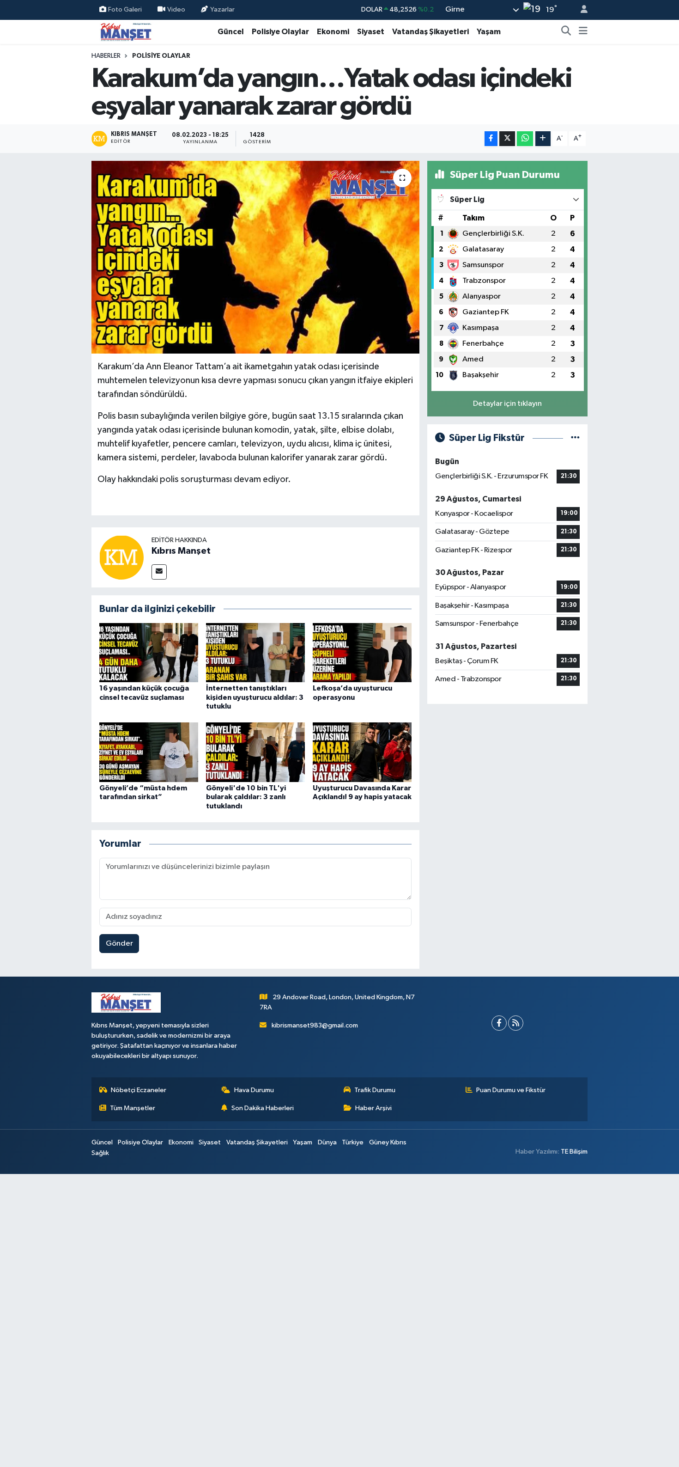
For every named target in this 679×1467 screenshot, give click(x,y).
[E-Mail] (159, 572)
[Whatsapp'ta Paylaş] (525, 139)
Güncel (231, 32)
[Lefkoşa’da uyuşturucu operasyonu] (362, 652)
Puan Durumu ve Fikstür (511, 1090)
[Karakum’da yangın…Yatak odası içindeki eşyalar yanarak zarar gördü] (255, 257)
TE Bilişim (574, 1151)
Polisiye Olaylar (280, 32)
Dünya (327, 1142)
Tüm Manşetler (132, 1108)
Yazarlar (222, 9)
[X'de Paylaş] (507, 139)
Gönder (119, 943)
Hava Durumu (254, 1090)
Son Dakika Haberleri (262, 1108)
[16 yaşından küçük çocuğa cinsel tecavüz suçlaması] (148, 652)
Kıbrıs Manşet (181, 551)
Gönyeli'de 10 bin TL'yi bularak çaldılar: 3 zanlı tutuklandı (246, 796)
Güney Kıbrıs (387, 1142)
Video (176, 9)
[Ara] (566, 32)
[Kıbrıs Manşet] (121, 557)
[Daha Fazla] (543, 139)
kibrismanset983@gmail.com (315, 1025)
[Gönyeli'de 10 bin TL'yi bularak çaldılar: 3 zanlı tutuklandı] (255, 752)
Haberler (106, 56)
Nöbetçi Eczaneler (138, 1090)
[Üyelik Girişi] (580, 10)
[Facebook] (499, 1023)
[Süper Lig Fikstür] (575, 438)
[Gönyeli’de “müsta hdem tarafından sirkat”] (148, 752)
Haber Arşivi (373, 1108)
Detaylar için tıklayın (507, 404)
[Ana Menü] (583, 32)
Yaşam (489, 32)
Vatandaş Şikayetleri (430, 32)
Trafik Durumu (374, 1090)
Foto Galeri (125, 9)
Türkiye (353, 1142)
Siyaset (370, 32)
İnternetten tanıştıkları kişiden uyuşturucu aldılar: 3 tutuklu (254, 697)
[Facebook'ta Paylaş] (491, 139)
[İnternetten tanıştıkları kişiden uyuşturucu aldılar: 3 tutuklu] (255, 652)
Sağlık (100, 1152)
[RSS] (515, 1023)
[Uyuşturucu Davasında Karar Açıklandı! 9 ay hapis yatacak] (362, 752)
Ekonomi (333, 32)
